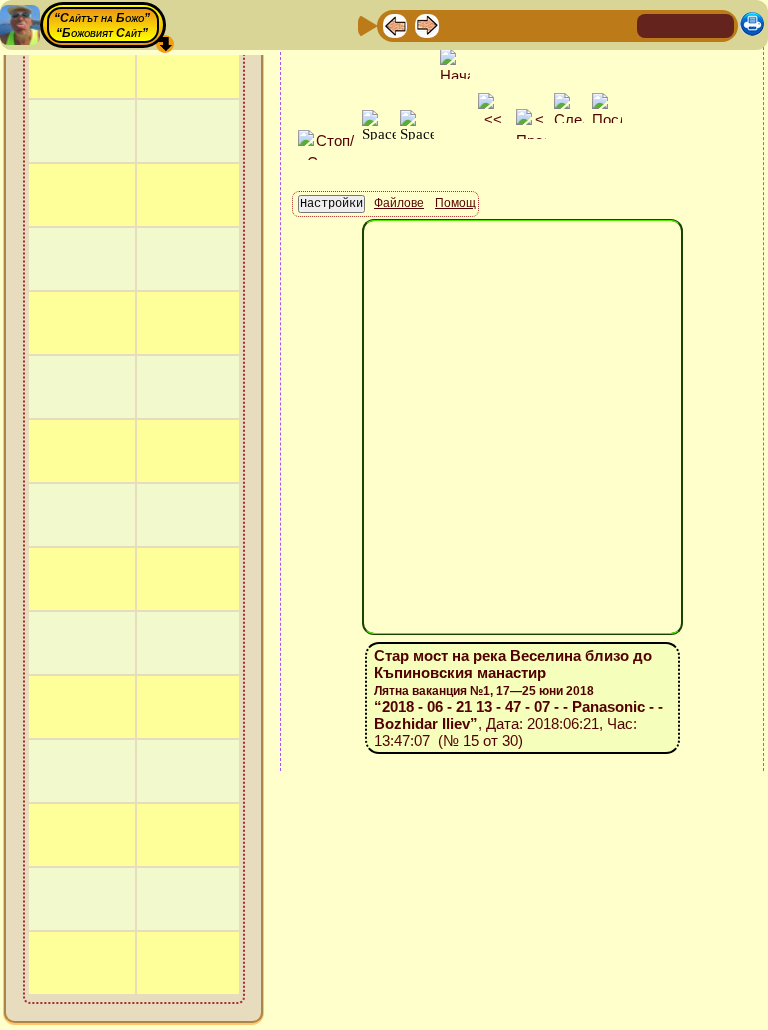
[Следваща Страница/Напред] (427, 24)
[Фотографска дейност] (555, 24)
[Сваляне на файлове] (587, 24)
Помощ (455, 203)
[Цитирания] (491, 24)
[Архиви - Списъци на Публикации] (459, 24)
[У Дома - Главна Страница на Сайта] (654, 24)
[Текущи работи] (523, 24)
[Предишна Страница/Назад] (395, 24)
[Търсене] (619, 24)
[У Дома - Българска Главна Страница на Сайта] (686, 24)
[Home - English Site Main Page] (718, 24)
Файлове (399, 203)
